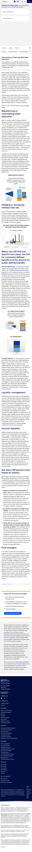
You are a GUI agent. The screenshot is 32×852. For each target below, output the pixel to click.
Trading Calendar (5, 752)
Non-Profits (3, 719)
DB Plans (3, 714)
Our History (3, 766)
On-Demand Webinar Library (7, 759)
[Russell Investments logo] (5, 1)
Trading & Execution (5, 735)
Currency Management (6, 733)
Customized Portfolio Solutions (8, 728)
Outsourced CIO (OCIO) (6, 710)
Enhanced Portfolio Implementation (9, 738)
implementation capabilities (22, 662)
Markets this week (5, 780)
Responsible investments (6, 782)
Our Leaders (3, 768)
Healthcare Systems (5, 717)
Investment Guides (5, 745)
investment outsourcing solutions (12, 634)
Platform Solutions (5, 721)
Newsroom (3, 771)
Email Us (3, 705)
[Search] (30, 48)
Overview (4, 51)
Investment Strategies (6, 712)
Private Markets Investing (7, 755)
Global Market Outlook (6, 750)
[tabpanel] (16, 24)
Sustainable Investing (6, 722)
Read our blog (4, 778)
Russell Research (4, 757)
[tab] (15, 1)
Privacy (28, 791)
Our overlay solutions (13, 613)
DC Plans (3, 715)
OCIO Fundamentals (5, 743)
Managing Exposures (6, 747)
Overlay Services (4, 731)
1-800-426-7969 (4, 703)
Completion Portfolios (6, 736)
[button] (15, 11)
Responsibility (4, 769)
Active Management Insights (7, 754)
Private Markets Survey (25, 51)
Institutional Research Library (8, 749)
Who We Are (4, 764)
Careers (2, 773)
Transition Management (6, 729)
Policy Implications (13, 51)
